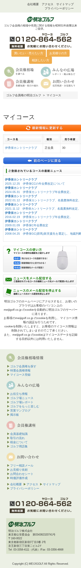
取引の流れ (17, 438)
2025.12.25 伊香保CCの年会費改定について (35, 183)
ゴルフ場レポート (21, 402)
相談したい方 (40, 60)
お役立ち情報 (19, 393)
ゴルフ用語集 (19, 446)
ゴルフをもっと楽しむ (24, 406)
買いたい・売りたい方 (28, 53)
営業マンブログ (20, 410)
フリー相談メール (21, 465)
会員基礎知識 (19, 433)
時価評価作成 (19, 478)
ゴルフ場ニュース (21, 398)
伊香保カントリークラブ (21, 147)
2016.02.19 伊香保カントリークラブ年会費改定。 (38, 217)
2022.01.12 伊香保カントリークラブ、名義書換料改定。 (43, 200)
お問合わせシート (21, 473)
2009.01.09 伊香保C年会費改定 (26, 225)
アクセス (47, 4)
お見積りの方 (58, 53)
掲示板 (14, 414)
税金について (19, 442)
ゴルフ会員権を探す (23, 366)
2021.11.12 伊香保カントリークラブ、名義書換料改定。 (43, 208)
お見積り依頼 (19, 469)
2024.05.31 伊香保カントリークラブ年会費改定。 (38, 192)
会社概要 (33, 4)
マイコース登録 (20, 374)
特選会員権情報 (20, 370)
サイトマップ (65, 4)
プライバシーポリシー (59, 8)
